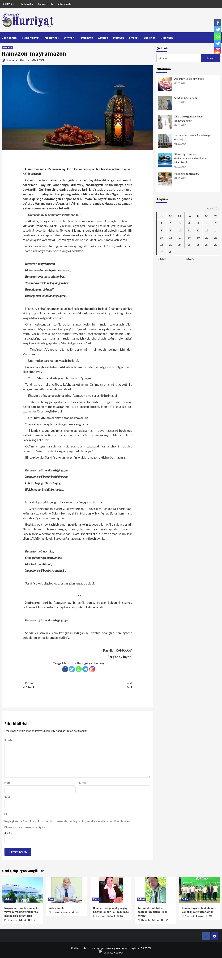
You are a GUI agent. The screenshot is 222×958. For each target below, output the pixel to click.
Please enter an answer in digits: (24, 827)
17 (179, 237)
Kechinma (7, 47)
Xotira (96, 899)
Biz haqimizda (64, 3)
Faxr (51, 899)
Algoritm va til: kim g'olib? (190, 78)
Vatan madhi (56, 908)
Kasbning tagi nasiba (186, 173)
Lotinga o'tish (45, 3)
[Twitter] (72, 669)
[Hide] (220, 57)
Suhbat (141, 899)
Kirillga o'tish (27, 3)
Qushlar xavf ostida (185, 97)
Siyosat (134, 37)
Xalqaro (103, 37)
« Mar (162, 259)
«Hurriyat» (80, 948)
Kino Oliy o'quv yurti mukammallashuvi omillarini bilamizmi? (190, 158)
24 (179, 244)
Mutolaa (118, 37)
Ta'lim (185, 899)
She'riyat (149, 37)
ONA (129, 685)
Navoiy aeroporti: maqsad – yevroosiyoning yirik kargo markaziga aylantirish (21, 911)
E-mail (84, 782)
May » (190, 259)
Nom (8, 782)
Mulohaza (166, 37)
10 (179, 230)
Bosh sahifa (9, 37)
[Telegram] (85, 669)
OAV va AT (70, 37)
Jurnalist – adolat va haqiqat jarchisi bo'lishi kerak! (152, 911)
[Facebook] (65, 669)
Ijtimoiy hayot (31, 37)
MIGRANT (29, 685)
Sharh (8, 740)
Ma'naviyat (52, 37)
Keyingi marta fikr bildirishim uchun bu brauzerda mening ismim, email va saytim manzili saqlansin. (66, 821)
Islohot (8, 899)
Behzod (25, 60)
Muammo (87, 37)
